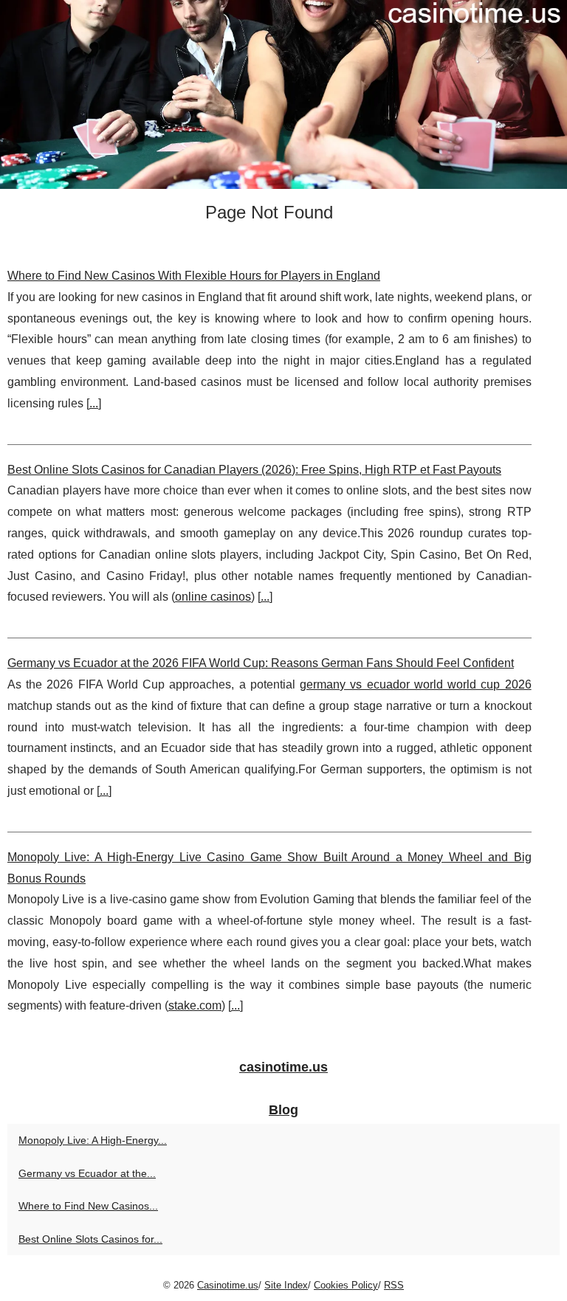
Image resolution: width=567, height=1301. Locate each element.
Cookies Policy (346, 1285)
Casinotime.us (227, 1285)
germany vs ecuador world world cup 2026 (415, 684)
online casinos (213, 596)
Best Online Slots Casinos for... (90, 1239)
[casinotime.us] (283, 94)
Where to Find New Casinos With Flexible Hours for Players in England (193, 275)
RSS (394, 1285)
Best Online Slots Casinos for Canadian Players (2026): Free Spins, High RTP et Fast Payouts (254, 469)
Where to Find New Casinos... (88, 1206)
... (93, 403)
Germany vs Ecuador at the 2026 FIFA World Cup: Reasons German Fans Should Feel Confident (260, 663)
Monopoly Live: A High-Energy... (92, 1140)
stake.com (194, 1005)
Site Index (286, 1285)
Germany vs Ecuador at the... (87, 1173)
